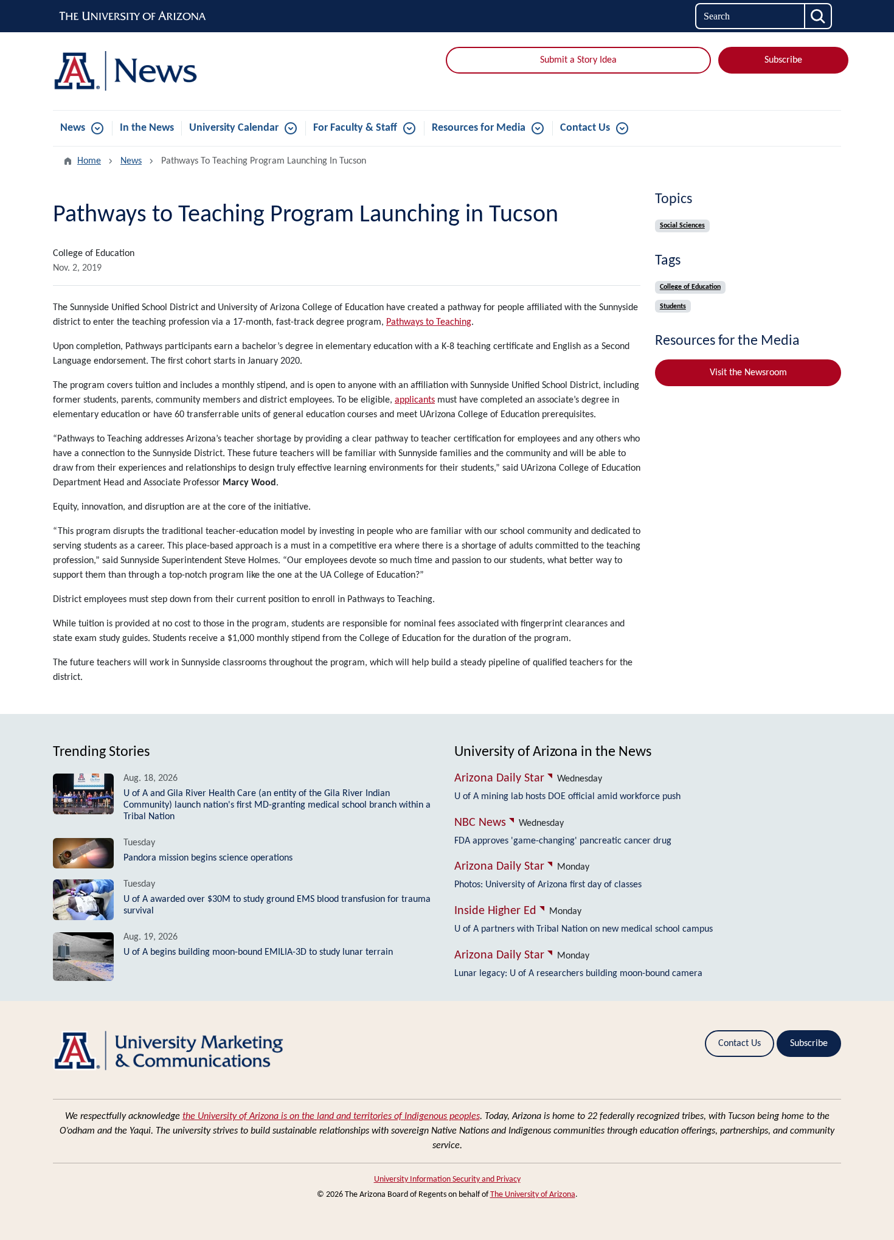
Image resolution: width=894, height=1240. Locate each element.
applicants (415, 400)
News (72, 128)
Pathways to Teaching (428, 322)
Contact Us (585, 128)
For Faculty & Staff (355, 128)
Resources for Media (478, 128)
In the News (147, 128)
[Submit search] (818, 16)
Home (89, 161)
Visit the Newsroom (748, 373)
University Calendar (234, 128)
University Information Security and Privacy (447, 1179)
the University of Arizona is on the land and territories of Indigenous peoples (331, 1116)
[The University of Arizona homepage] (133, 16)
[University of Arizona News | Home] (179, 71)
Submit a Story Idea (578, 60)
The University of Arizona (532, 1194)
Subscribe (783, 60)
